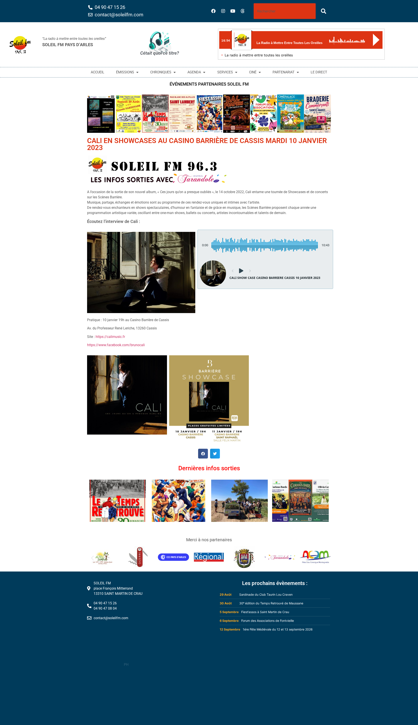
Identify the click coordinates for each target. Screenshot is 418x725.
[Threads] (242, 11)
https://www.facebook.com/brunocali (116, 345)
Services (225, 72)
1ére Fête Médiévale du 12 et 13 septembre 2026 (278, 629)
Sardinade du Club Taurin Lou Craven (266, 594)
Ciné (252, 72)
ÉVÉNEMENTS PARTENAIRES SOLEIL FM (209, 84)
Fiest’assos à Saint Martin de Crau (265, 612)
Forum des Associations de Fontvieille (267, 620)
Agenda (194, 72)
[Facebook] (213, 11)
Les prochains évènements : (275, 583)
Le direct (319, 72)
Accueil (97, 72)
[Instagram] (223, 11)
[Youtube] (233, 11)
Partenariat (284, 72)
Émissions (125, 72)
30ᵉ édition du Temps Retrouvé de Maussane (271, 603)
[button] (203, 454)
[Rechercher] (324, 11)
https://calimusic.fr (110, 337)
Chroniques (160, 72)
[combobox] (285, 11)
